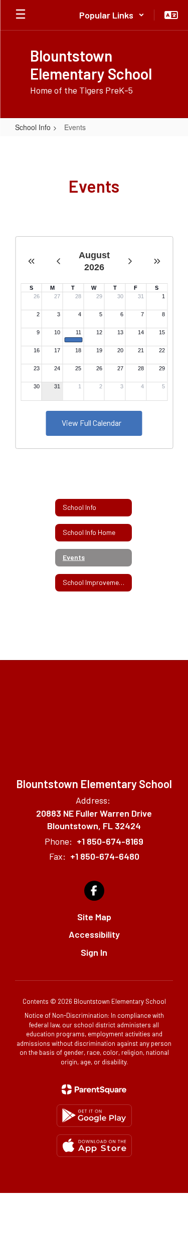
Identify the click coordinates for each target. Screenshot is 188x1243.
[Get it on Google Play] (94, 1115)
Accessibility (94, 934)
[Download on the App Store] (94, 1145)
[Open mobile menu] (21, 15)
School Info (33, 127)
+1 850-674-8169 (110, 841)
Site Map (94, 916)
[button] (111, 15)
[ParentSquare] (94, 1089)
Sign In (94, 952)
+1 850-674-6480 (104, 856)
